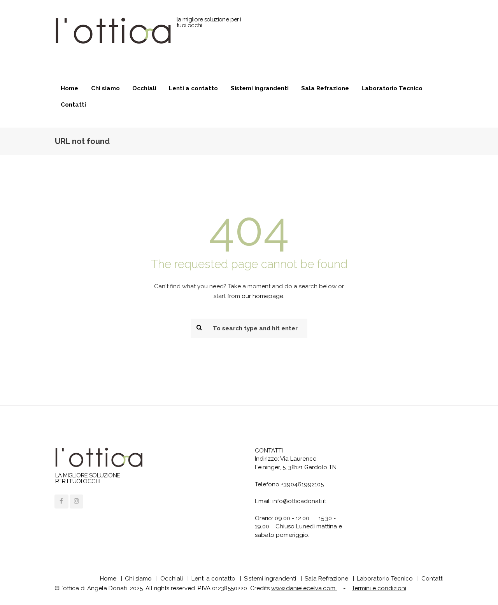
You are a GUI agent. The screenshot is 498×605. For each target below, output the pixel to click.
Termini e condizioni (379, 588)
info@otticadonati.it (299, 501)
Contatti (73, 104)
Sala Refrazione (325, 88)
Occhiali (144, 88)
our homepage (262, 296)
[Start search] (198, 327)
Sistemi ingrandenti (260, 88)
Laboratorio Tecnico (392, 88)
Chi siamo (105, 88)
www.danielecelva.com (304, 588)
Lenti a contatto (193, 88)
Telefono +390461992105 (289, 484)
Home (69, 88)
